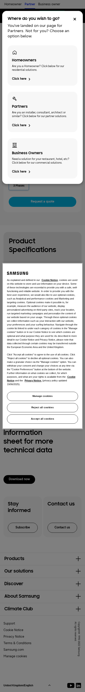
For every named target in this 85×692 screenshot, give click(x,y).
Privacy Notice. (33, 380)
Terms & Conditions (17, 643)
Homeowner (13, 4)
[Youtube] (71, 685)
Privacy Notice (13, 636)
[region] (42, 346)
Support (9, 623)
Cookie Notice (13, 630)
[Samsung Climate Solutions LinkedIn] (78, 685)
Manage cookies (42, 396)
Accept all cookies (42, 419)
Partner (30, 4)
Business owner (49, 4)
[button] (42, 559)
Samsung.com (13, 650)
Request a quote (42, 201)
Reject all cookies (42, 407)
